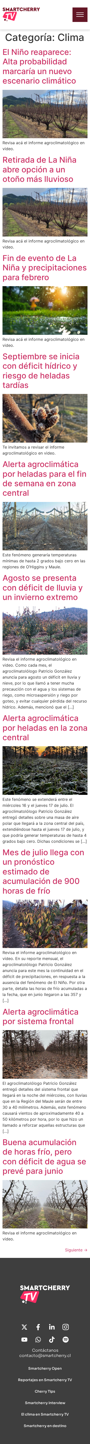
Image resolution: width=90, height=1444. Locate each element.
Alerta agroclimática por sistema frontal (40, 1016)
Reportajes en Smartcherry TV (45, 1380)
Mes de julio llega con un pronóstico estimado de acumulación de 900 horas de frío (43, 871)
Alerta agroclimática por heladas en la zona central (45, 727)
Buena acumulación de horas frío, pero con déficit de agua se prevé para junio (44, 1156)
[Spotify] (66, 1339)
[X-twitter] (24, 1327)
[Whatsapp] (38, 1339)
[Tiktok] (52, 1339)
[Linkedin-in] (52, 1327)
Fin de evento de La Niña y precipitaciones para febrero (44, 267)
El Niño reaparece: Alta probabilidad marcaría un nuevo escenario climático (39, 66)
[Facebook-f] (38, 1327)
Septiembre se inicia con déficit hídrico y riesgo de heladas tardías (41, 371)
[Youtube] (24, 1339)
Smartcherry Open (45, 1368)
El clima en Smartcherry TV (45, 1414)
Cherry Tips (45, 1391)
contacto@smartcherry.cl (45, 1355)
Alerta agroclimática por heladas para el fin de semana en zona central (44, 478)
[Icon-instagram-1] (66, 1327)
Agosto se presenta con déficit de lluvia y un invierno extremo (42, 587)
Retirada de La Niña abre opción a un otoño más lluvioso (39, 169)
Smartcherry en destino (45, 1426)
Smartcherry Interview (45, 1403)
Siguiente (76, 1249)
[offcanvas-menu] (80, 14)
